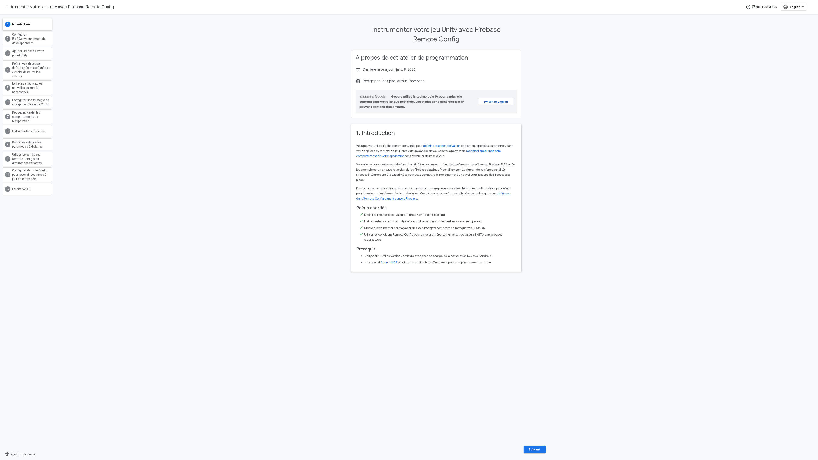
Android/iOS (388, 262)
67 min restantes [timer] (761, 6)
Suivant (534, 449)
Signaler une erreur (20, 454)
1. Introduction (375, 133)
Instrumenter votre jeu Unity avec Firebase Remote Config (59, 6)
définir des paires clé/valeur (441, 146)
